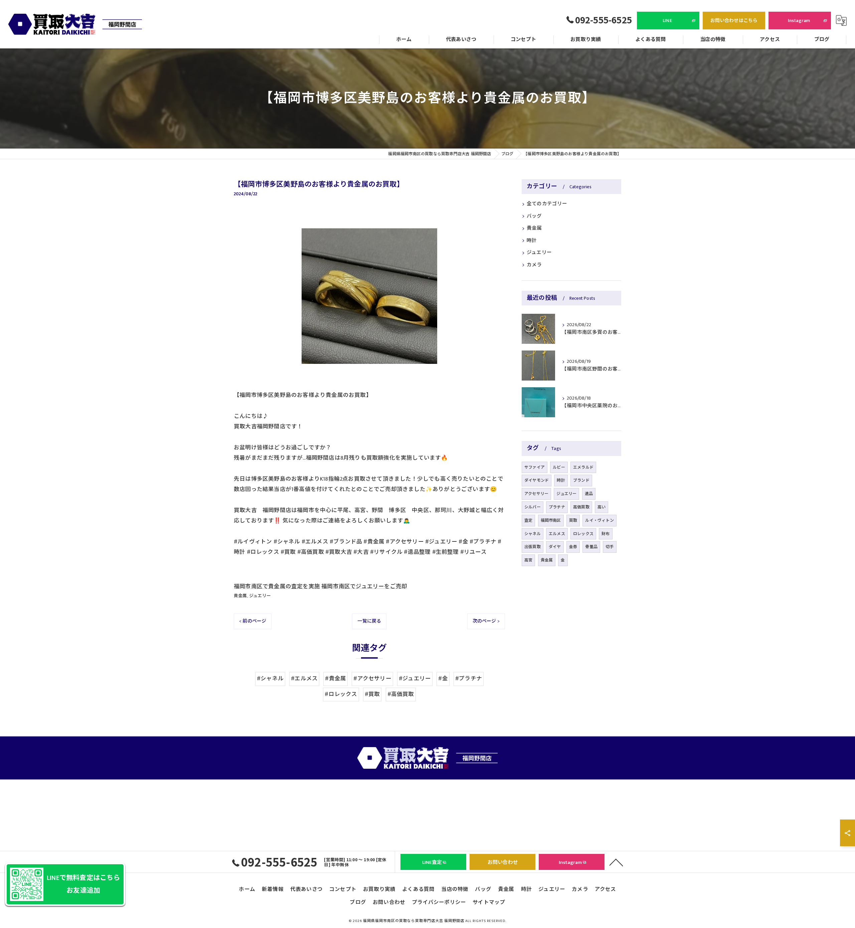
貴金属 (240, 596)
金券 (573, 546)
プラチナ (557, 507)
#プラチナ (468, 678)
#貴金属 (335, 678)
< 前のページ (252, 621)
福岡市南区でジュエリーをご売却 (364, 586)
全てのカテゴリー (547, 204)
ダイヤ (555, 546)
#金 (443, 678)
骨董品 (591, 546)
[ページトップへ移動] (616, 862)
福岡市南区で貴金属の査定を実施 (277, 586)
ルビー (559, 467)
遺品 (589, 493)
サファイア (534, 467)
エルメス (557, 533)
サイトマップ (489, 902)
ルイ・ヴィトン (599, 520)
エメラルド (583, 467)
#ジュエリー (415, 678)
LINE (667, 20)
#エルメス (304, 678)
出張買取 (532, 546)
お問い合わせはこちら (734, 20)
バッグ (534, 216)
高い (601, 507)
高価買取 (581, 507)
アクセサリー (536, 493)
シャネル (532, 533)
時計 (532, 241)
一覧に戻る (369, 621)
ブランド (581, 480)
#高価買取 (400, 694)
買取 (573, 520)
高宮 (528, 560)
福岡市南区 (551, 520)
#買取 (372, 694)
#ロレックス (341, 694)
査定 (528, 520)
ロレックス (583, 533)
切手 (610, 546)
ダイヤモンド (536, 480)
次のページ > (486, 621)
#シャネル (270, 678)
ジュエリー (260, 596)
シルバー (532, 507)
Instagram (799, 20)
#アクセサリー (372, 678)
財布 (606, 533)
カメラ (534, 265)
